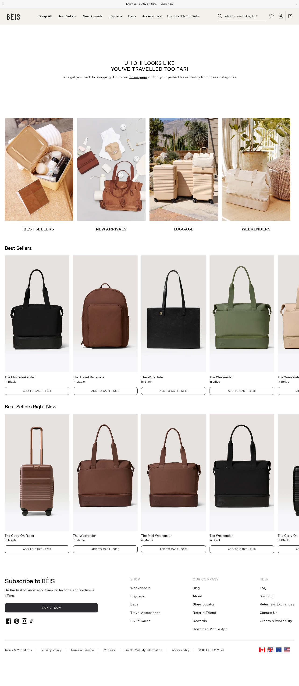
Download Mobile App (210, 629)
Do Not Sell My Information (143, 650)
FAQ (263, 588)
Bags (134, 604)
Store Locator (204, 604)
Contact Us (269, 613)
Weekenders (140, 588)
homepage (138, 77)
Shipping (267, 596)
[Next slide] (296, 4)
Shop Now (166, 4)
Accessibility (180, 650)
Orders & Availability (276, 621)
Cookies (109, 650)
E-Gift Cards (140, 621)
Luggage (137, 596)
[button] (242, 16)
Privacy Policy (51, 650)
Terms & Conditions (18, 650)
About (197, 596)
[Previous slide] (2, 4)
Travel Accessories (145, 613)
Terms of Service (82, 650)
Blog (196, 588)
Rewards (200, 621)
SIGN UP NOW (51, 607)
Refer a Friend (204, 613)
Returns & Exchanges (277, 604)
